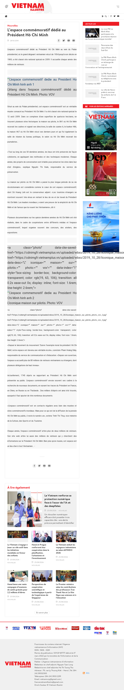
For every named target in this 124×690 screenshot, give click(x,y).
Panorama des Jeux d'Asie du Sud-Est (107, 47)
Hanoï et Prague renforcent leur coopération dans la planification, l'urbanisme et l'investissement (40, 551)
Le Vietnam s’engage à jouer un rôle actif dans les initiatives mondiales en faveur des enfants (17, 550)
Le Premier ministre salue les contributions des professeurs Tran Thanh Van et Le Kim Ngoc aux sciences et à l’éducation (66, 591)
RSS (87, 673)
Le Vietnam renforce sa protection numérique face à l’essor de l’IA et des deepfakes (57, 501)
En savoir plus (42, 612)
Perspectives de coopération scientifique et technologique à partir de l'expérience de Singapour (42, 591)
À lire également (18, 487)
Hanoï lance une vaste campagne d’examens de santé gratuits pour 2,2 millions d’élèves (17, 588)
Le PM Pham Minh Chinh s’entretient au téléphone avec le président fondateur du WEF (100, 78)
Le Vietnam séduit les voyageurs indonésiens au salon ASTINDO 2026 (66, 548)
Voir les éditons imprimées (101, 106)
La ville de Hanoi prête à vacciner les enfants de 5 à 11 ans (108, 94)
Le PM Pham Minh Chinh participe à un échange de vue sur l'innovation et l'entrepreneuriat (100, 62)
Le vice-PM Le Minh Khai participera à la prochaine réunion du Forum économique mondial (100, 34)
